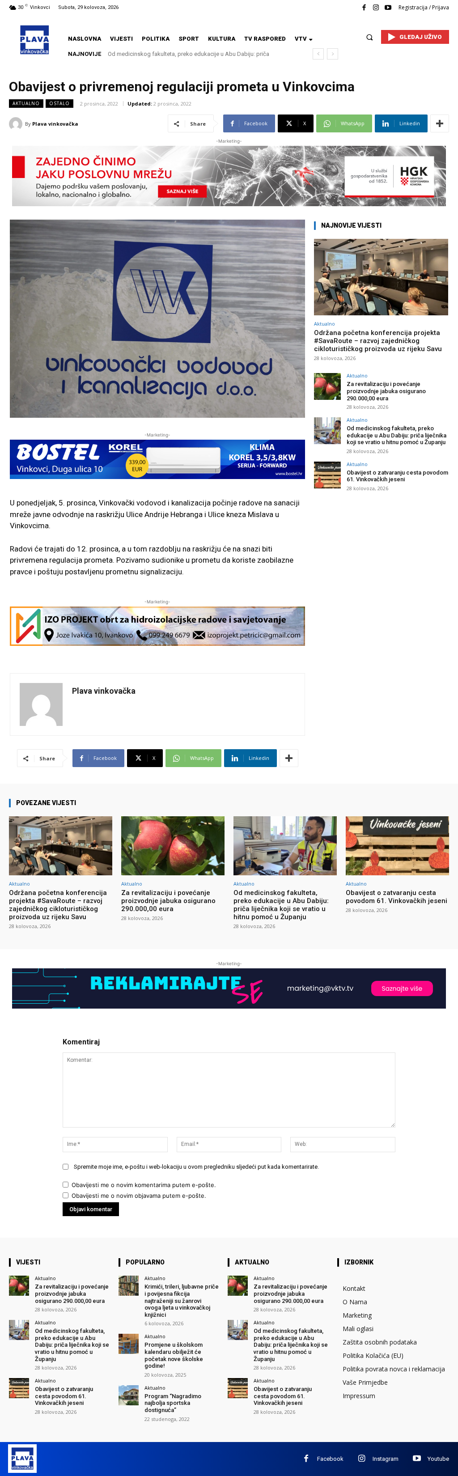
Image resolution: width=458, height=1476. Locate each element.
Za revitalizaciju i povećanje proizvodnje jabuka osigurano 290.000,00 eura (386, 391)
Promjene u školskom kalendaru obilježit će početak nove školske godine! (173, 1355)
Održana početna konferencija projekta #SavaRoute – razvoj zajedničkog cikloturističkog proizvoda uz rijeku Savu (378, 341)
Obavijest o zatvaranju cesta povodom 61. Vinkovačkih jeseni (187, 54)
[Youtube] (388, 8)
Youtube (438, 1458)
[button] (369, 36)
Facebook (330, 1458)
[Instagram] (376, 8)
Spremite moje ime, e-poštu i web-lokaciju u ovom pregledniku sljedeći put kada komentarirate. (196, 1166)
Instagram (386, 1458)
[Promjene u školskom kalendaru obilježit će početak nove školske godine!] (129, 1344)
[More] (439, 123)
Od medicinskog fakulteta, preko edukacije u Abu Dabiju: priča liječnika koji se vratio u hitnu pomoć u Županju (396, 435)
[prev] (318, 53)
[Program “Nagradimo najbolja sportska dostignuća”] (129, 1395)
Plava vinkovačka (55, 123)
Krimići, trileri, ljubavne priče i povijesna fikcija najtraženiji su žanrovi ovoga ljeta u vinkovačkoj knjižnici (181, 1300)
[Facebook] (364, 8)
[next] (332, 53)
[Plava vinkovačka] (17, 124)
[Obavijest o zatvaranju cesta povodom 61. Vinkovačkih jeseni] (327, 475)
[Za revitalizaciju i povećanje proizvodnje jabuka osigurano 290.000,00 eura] (327, 386)
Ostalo (59, 103)
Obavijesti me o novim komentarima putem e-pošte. (144, 1184)
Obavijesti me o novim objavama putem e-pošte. (139, 1195)
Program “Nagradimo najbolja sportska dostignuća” (172, 1403)
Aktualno (26, 103)
